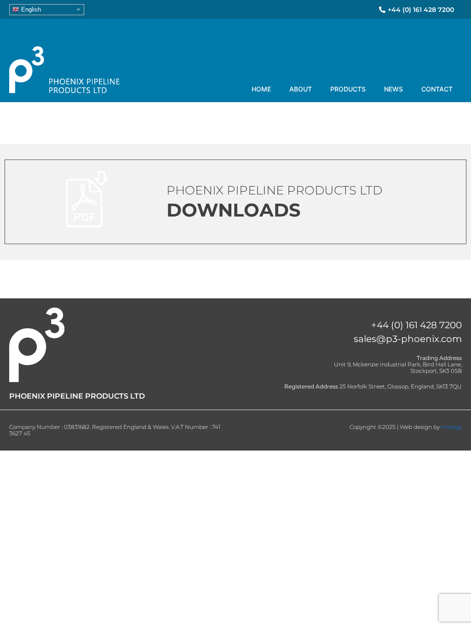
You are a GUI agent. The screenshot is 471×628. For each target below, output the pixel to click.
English (30, 9)
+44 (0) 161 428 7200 (416, 325)
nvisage (451, 426)
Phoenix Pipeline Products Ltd (274, 190)
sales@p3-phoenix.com (408, 338)
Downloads (234, 210)
